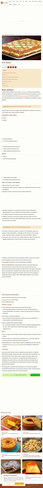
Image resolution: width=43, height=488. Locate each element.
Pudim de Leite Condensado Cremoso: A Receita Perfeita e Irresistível (32, 478)
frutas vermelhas (15, 344)
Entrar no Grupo (36, 374)
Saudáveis (15, 4)
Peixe (21, 1)
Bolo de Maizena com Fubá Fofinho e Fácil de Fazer (20, 106)
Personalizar (9, 483)
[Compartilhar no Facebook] (11, 67)
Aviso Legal (24, 486)
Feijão (10, 1)
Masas (26, 1)
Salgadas (40, 1)
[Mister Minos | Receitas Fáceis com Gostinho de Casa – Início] (4, 2)
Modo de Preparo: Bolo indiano (10, 77)
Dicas (19, 4)
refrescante (24, 92)
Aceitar (19, 483)
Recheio (5, 75)
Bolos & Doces (34, 1)
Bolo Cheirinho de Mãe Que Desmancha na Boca (19, 227)
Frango (17, 1)
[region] (13, 480)
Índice (5, 70)
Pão (23, 1)
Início (3, 34)
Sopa (30, 1)
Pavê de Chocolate (7, 299)
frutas (28, 338)
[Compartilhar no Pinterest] (13, 67)
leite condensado (24, 96)
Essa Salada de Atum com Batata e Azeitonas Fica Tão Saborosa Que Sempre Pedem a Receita (32, 456)
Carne (13, 1)
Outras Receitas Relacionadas (10, 79)
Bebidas (10, 4)
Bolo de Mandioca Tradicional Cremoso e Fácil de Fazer (11, 456)
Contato (28, 486)
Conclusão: (5, 85)
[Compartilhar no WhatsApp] (8, 67)
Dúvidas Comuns (7, 81)
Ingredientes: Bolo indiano (9, 73)
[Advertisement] (21, 13)
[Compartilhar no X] (16, 67)
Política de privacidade (17, 486)
